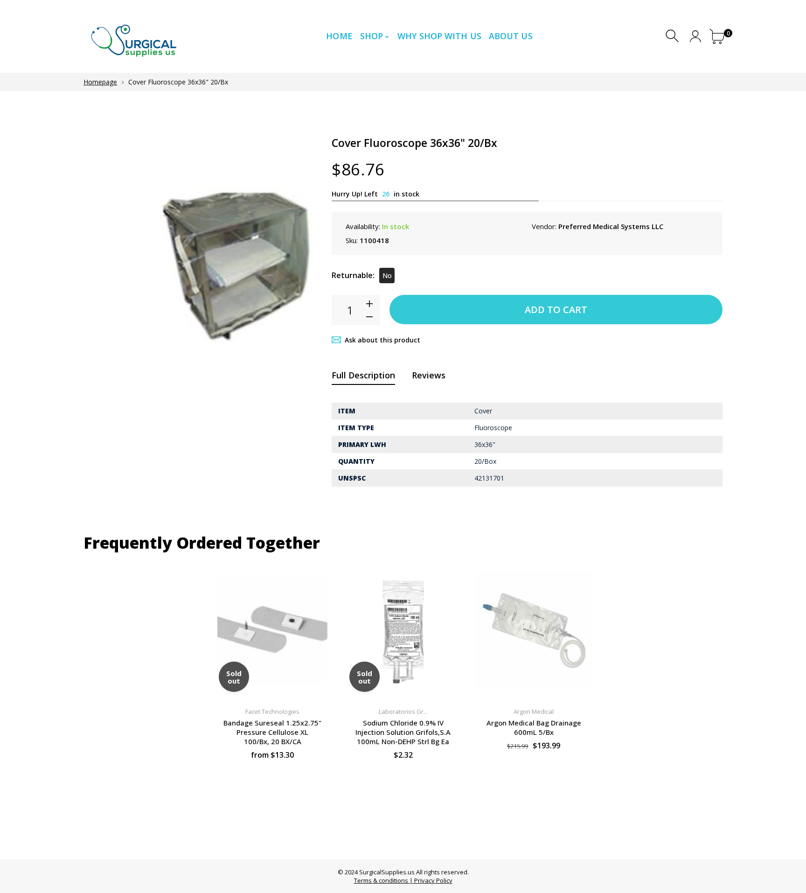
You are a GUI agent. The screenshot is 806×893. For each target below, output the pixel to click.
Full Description (363, 375)
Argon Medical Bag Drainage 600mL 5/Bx (533, 727)
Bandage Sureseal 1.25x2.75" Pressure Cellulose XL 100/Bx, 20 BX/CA (272, 732)
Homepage (100, 81)
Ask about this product (382, 339)
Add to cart (556, 309)
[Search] (673, 36)
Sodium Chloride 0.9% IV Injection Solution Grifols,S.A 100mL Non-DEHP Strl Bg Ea (403, 732)
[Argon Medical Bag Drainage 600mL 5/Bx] (533, 630)
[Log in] (695, 36)
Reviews (428, 375)
